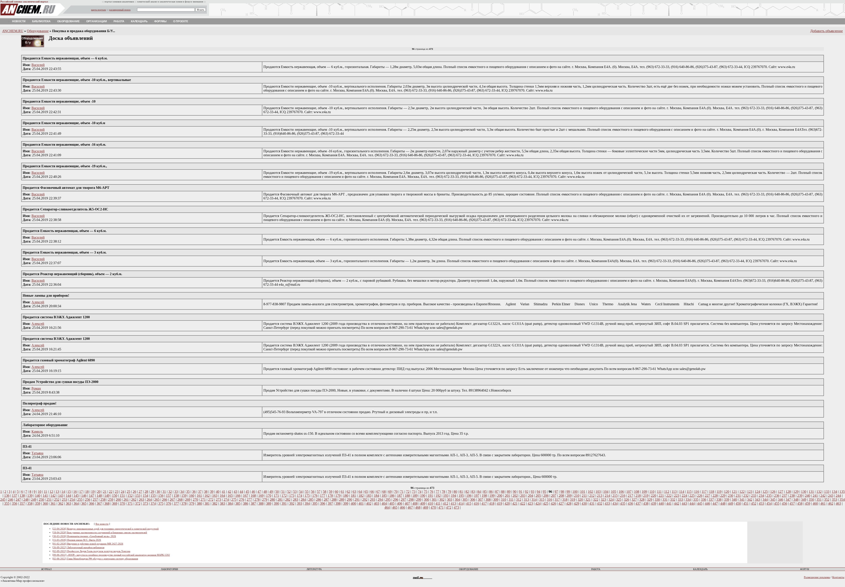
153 (137, 495)
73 (413, 491)
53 (295, 491)
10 (39, 491)
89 (509, 491)
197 (476, 495)
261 (126, 499)
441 (669, 503)
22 (110, 491)
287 (326, 499)
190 (422, 495)
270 (195, 499)
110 (651, 491)
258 (103, 499)
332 (672, 499)
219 (645, 495)
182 (361, 495)
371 (130, 503)
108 (636, 491)
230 (730, 495)
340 (734, 499)
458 (800, 503)
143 (60, 495)
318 (565, 499)
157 (168, 495)
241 (815, 495)
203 (522, 495)
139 (30, 495)
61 (342, 491)
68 (384, 491)
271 (203, 499)
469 (425, 507)
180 (345, 495)
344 (765, 499)
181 (353, 495)
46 (253, 491)
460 (815, 503)
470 (433, 507)
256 (87, 499)
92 (526, 491)
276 (241, 499)
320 (580, 499)
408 (415, 503)
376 (168, 503)
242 (823, 495)
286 (318, 499)
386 (245, 503)
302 (442, 499)
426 (553, 503)
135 (842, 491)
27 (140, 491)
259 (110, 499)
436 (630, 503)
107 (629, 491)
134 (834, 491)
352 (826, 499)
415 (468, 503)
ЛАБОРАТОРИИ (169, 569)
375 (160, 503)
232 (746, 495)
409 (422, 503)
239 (800, 495)
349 (803, 499)
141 (45, 495)
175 (307, 495)
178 (330, 495)
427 (561, 503)
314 (534, 499)
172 (284, 495)
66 (372, 491)
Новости (19, 21)
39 (211, 491)
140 (37, 495)
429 (576, 503)
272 (210, 499)
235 (769, 495)
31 (164, 491)
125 (765, 491)
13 (57, 491)
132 (819, 491)
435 (622, 503)
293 (372, 499)
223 (676, 495)
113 (674, 491)
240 (807, 495)
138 (22, 495)
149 (107, 495)
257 (95, 499)
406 (399, 503)
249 (33, 499)
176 (315, 495)
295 (388, 499)
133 (826, 491)
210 (576, 495)
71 (402, 491)
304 (457, 499)
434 (615, 503)
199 (492, 495)
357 (22, 503)
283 (295, 499)
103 (598, 491)
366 (91, 503)
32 (170, 491)
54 (301, 491)
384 (230, 503)
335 (695, 499)
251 (49, 499)
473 (456, 507)
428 (568, 503)
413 (453, 503)
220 (653, 495)
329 (649, 499)
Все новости (102, 524)
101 (582, 491)
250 (41, 499)
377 (176, 503)
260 (118, 499)
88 (503, 491)
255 (80, 499)
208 (561, 495)
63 (354, 491)
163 (214, 495)
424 (538, 503)
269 (187, 499)
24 (122, 491)
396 (322, 503)
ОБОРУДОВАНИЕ (468, 569)
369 (114, 503)
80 (455, 491)
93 (532, 491)
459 (807, 503)
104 (605, 491)
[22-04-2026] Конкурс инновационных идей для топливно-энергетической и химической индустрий (105, 529)
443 (684, 503)
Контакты (838, 577)
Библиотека (41, 21)
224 (684, 495)
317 (557, 499)
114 (681, 491)
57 (318, 491)
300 (426, 499)
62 (348, 491)
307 (480, 499)
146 (83, 495)
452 (753, 503)
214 (607, 495)
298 (411, 499)
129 (796, 491)
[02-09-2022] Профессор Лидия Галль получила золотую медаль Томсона (91, 551)
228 (715, 495)
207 (553, 495)
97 (556, 491)
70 (396, 491)
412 (445, 503)
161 (199, 495)
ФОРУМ (804, 569)
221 (661, 495)
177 (322, 495)
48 (265, 491)
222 (669, 495)
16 (75, 491)
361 (53, 503)
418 (491, 503)
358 (30, 503)
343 (757, 499)
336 (703, 499)
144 (68, 495)
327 (634, 499)
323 (603, 499)
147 (91, 495)
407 (407, 503)
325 (618, 499)
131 (811, 491)
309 (495, 499)
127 (780, 491)
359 (37, 503)
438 (645, 503)
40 (217, 491)
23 (116, 491)
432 (599, 503)
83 (473, 491)
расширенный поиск (119, 10)
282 (287, 499)
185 (384, 495)
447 (715, 503)
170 (268, 495)
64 (360, 491)
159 (184, 495)
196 (469, 495)
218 (638, 495)
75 (425, 491)
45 (247, 491)
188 (407, 495)
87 (497, 491)
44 (241, 491)
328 (642, 499)
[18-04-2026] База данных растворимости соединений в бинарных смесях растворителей (99, 532)
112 (666, 491)
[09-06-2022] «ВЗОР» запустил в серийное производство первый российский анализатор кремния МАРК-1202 (111, 555)
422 (522, 503)
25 (128, 491)
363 (68, 503)
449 (730, 503)
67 (378, 491)
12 (51, 491)
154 (145, 495)
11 (45, 491)
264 (149, 499)
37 (200, 491)
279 (264, 499)
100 (575, 491)
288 (334, 499)
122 (742, 491)
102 (590, 491)
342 (749, 499)
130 (803, 491)
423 (530, 503)
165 (230, 495)
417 (484, 503)
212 (592, 495)
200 (499, 495)
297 (403, 499)
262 (133, 499)
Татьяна (37, 453)
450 (738, 503)
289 (341, 499)
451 (746, 503)
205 (538, 495)
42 (229, 491)
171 (276, 495)
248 (26, 499)
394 (307, 503)
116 (696, 491)
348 (796, 499)
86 (491, 491)
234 (761, 495)
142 (53, 495)
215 (615, 495)
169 (261, 495)
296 (395, 499)
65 (366, 491)
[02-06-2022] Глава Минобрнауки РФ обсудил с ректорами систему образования (95, 559)
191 (430, 495)
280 (272, 499)
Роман (36, 388)
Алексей (37, 302)
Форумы (160, 21)
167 (245, 495)
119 (719, 491)
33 (176, 491)
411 (438, 503)
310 (503, 499)
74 (419, 491)
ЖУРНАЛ (46, 569)
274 (226, 499)
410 (430, 503)
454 (769, 503)
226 (699, 495)
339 (726, 499)
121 (734, 491)
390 (276, 503)
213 (599, 495)
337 (711, 499)
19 (93, 491)
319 (572, 499)
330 (657, 499)
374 (153, 503)
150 (114, 495)
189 (415, 495)
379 (191, 503)
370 (122, 503)
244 (838, 495)
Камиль (37, 431)
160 (191, 495)
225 (692, 495)
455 (776, 503)
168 (253, 495)
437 (638, 503)
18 (87, 491)
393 (299, 503)
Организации (96, 21)
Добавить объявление (826, 31)
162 (207, 495)
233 (753, 495)
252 (56, 499)
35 (188, 491)
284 (303, 499)
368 (107, 503)
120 (726, 491)
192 (438, 495)
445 (699, 503)
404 (384, 503)
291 (357, 499)
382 (214, 503)
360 (45, 503)
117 (704, 491)
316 (549, 499)
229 (723, 495)
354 (842, 499)
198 (484, 495)
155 (153, 495)
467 (410, 507)
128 (788, 491)
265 (157, 499)
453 (761, 503)
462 (830, 503)
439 (653, 503)
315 (541, 499)
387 (253, 503)
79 (449, 491)
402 (368, 503)
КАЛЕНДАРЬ (700, 569)
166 (238, 495)
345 (772, 499)
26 (134, 491)
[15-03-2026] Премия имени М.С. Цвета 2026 (76, 540)
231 (738, 495)
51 (283, 491)
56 (312, 491)
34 (182, 491)
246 (10, 499)
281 (280, 499)
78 (443, 491)
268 (180, 499)
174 (299, 495)
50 (277, 491)
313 (526, 499)
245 (3, 499)
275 (234, 499)
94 (538, 491)
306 (472, 499)
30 (158, 491)
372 (137, 503)
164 (222, 495)
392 (291, 503)
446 (707, 503)
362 (60, 503)
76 (431, 491)
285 (311, 499)
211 (584, 495)
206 (546, 495)
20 (99, 491)
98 (562, 491)
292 (364, 499)
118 (711, 491)
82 (467, 491)
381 (207, 503)
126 (772, 491)
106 (621, 491)
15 (69, 491)
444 (692, 503)
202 (515, 495)
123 (749, 491)
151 (122, 495)
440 (661, 503)
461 (823, 503)
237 (784, 495)
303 (449, 499)
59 (330, 491)
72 (408, 491)
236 (776, 495)
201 (507, 495)
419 (499, 503)
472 (448, 507)
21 (105, 491)
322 (595, 499)
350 (811, 499)
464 (387, 507)
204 (530, 495)
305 (465, 499)
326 (626, 499)
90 (514, 491)
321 (588, 499)
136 (6, 495)
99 (568, 491)
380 (199, 503)
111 (659, 491)
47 (259, 491)
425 (545, 503)
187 (399, 495)
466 (402, 507)
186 (392, 495)
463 (838, 503)
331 (665, 499)
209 (569, 495)
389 (268, 503)
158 (176, 495)
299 (418, 499)
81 (461, 491)
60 (336, 491)
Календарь (139, 21)
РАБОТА (595, 569)
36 (194, 491)
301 (434, 499)
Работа (119, 21)
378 (184, 503)
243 (830, 495)
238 (792, 495)
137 (14, 495)
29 (152, 491)
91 (520, 491)
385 (238, 503)
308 (488, 499)
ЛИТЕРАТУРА (314, 569)
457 (792, 503)
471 (441, 507)
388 (261, 503)
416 (476, 503)
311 (511, 499)
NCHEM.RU (12, 31)
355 (6, 503)
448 (723, 503)
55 (307, 491)
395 (315, 503)
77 (437, 491)
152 (130, 495)
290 (349, 499)
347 (788, 499)
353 (834, 499)
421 (515, 503)
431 (592, 503)
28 (146, 491)
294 (380, 499)
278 (257, 499)
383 (222, 503)
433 (607, 503)
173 (291, 495)
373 (145, 503)
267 (172, 499)
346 (780, 499)
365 (83, 503)
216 (622, 495)
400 (353, 503)
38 (206, 491)
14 (63, 491)
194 (453, 495)
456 (784, 503)
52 (289, 491)
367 (99, 503)
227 (707, 495)
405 (392, 503)
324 (611, 499)
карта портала (98, 10)
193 (445, 495)
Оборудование (68, 21)
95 (544, 491)
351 (819, 499)
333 (680, 499)
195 (461, 495)
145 (76, 495)
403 (376, 503)
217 (630, 495)
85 (485, 491)
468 (418, 507)
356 (14, 503)
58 (324, 491)
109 (644, 491)
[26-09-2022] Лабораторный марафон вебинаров (78, 547)
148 (99, 495)
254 (72, 499)
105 (613, 491)
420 (507, 503)
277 (249, 499)
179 (338, 495)
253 (64, 499)
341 (742, 499)
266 (164, 499)
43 (235, 491)
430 (584, 503)
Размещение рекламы (817, 577)
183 (368, 495)
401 (361, 503)
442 (676, 503)
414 (461, 503)
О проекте (180, 21)
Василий (38, 65)
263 (141, 499)
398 (338, 503)
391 (284, 503)
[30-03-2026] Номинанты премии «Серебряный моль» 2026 (84, 536)
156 (160, 495)
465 (394, 507)
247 (18, 499)
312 (518, 499)
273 (218, 499)
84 (479, 491)
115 (689, 491)
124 (757, 491)
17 (81, 491)
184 (376, 495)
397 (330, 503)
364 (76, 503)
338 (719, 499)
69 (390, 491)
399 (345, 503)
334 (688, 499)
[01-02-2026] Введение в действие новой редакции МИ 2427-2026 (87, 544)
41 (223, 491)
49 (271, 491)
